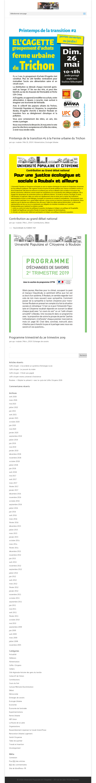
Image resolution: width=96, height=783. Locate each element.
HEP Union (13, 719)
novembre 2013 (15, 555)
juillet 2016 (13, 508)
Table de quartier (15, 741)
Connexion (13, 758)
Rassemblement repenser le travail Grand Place (27, 730)
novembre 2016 (15, 497)
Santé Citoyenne (15, 737)
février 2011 (13, 616)
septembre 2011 (15, 602)
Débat (47, 223)
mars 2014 (13, 544)
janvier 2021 (13, 418)
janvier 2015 (13, 537)
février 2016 (13, 523)
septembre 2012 (15, 569)
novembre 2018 (15, 458)
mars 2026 (13, 400)
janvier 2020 (13, 433)
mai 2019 (12, 447)
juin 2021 (12, 411)
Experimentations (16, 712)
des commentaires (18, 765)
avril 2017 (13, 479)
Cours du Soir (14, 683)
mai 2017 (12, 476)
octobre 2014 (14, 541)
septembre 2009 (15, 627)
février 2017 (13, 487)
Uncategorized (14, 748)
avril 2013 (13, 562)
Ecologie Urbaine (52, 142)
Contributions (38, 223)
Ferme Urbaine (14, 716)
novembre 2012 (15, 566)
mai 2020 (12, 429)
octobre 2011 (14, 598)
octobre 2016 (14, 501)
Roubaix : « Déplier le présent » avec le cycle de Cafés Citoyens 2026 (35, 380)
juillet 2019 (13, 440)
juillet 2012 (13, 573)
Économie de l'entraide (18, 708)
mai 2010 (12, 623)
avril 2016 (13, 515)
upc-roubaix (17, 142)
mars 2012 (13, 584)
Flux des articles (17, 761)
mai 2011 (12, 609)
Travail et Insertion (16, 744)
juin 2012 (12, 577)
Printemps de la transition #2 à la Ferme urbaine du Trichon (47, 138)
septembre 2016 (15, 505)
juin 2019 (12, 443)
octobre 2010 (14, 620)
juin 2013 (12, 559)
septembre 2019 (15, 436)
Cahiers (12, 669)
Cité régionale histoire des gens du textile (25, 672)
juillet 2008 (13, 641)
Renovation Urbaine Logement (21, 734)
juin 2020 (12, 425)
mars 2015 (13, 533)
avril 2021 (13, 415)
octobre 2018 (14, 461)
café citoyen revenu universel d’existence (25, 377)
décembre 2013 (15, 551)
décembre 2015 (15, 526)
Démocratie (13, 694)
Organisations (14, 726)
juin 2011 (12, 605)
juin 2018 (12, 469)
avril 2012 (13, 580)
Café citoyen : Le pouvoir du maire (22, 369)
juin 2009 (12, 631)
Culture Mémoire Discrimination (21, 687)
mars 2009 (13, 638)
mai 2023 (12, 404)
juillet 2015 (13, 530)
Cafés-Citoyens (15, 665)
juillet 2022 (13, 407)
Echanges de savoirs (41, 342)
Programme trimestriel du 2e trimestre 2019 (37, 337)
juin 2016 (12, 512)
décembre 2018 (15, 454)
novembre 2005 (15, 645)
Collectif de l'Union (16, 676)
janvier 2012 (13, 591)
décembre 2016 (15, 494)
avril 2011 (13, 613)
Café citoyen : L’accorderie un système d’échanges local (30, 366)
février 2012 (13, 587)
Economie (13, 705)
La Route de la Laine (17, 723)
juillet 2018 (13, 465)
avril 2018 (13, 472)
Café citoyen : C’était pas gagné (21, 373)
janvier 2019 (13, 451)
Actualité (12, 654)
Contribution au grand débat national (33, 219)
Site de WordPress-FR (17, 768)
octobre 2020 (14, 422)
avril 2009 (13, 634)
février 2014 (13, 548)
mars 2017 (13, 483)
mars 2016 (13, 519)
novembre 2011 (15, 595)
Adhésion (12, 658)
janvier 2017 (13, 490)
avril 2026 (13, 397)
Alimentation (39, 142)
